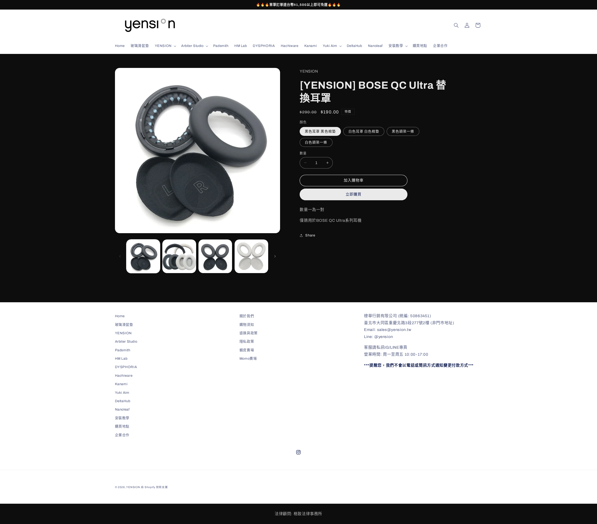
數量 (303, 153)
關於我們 (246, 316)
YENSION (123, 333)
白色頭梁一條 (316, 142)
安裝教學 (122, 418)
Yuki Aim (122, 392)
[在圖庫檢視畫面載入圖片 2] (179, 256)
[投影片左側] (120, 256)
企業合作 (122, 435)
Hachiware (124, 375)
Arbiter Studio (126, 341)
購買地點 (122, 426)
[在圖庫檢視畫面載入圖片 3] (215, 256)
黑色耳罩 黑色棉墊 (320, 131)
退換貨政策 (248, 333)
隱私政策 (246, 341)
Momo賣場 (248, 358)
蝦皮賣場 (246, 350)
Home (120, 316)
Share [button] (310, 235)
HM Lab (121, 358)
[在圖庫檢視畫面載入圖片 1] (143, 256)
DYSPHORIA (126, 367)
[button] (165, 46)
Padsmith (122, 350)
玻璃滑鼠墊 (124, 325)
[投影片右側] (275, 256)
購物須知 (246, 325)
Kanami (121, 384)
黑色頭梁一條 (403, 131)
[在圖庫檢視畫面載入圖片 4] (251, 256)
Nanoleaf (122, 409)
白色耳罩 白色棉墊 (363, 131)
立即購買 (353, 194)
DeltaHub (122, 401)
